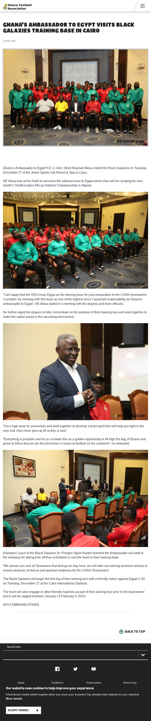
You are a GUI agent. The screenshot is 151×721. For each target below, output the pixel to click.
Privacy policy (93, 682)
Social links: (14, 646)
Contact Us (57, 682)
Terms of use (130, 682)
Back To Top (135, 631)
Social (21, 682)
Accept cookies (18, 710)
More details (14, 698)
